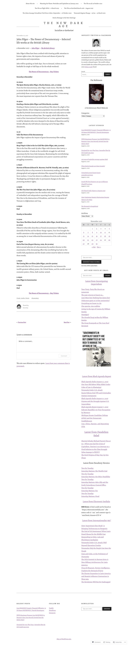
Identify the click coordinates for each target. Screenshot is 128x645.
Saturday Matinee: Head (90, 496)
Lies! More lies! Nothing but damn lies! (95, 298)
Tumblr (51, 608)
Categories (85, 113)
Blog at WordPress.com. (64, 639)
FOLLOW (107, 275)
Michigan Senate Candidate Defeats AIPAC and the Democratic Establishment (94, 418)
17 (101, 236)
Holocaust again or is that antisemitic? (95, 300)
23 (97, 240)
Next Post (67, 322)
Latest (88, 281)
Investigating (102, 281)
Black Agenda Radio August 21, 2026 (94, 381)
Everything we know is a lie (91, 303)
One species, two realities (90, 306)
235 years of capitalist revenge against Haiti (94, 159)
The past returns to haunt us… (92, 295)
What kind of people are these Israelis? (93, 166)
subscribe (107, 608)
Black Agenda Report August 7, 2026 (94, 407)
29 (92, 244)
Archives (84, 213)
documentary (35, 298)
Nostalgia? (85, 314)
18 (105, 236)
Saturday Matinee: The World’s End (94, 471)
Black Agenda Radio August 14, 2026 (94, 398)
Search (83, 71)
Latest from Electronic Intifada (96, 501)
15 (92, 236)
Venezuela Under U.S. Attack (91, 390)
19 (109, 236)
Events (18, 298)
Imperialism (96, 284)
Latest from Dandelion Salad (96, 433)
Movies (27, 298)
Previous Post (22, 322)
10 (101, 232)
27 (83, 244)
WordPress (52, 610)
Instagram (52, 613)
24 (101, 240)
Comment (64, 356)
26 (109, 240)
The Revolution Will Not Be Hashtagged (95, 582)
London (23, 298)
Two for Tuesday (87, 468)
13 (83, 236)
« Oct (94, 247)
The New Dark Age (64, 24)
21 (88, 240)
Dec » (99, 247)
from (93, 281)
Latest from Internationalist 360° (96, 520)
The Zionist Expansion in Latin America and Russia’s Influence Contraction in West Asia (96, 576)
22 (92, 240)
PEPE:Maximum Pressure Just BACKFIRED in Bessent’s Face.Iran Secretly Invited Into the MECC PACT (95, 141)
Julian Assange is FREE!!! (90, 452)
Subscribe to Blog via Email (91, 261)
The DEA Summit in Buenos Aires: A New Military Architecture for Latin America (94, 562)
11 (105, 232)
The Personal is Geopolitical (89, 206)
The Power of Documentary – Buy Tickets (44, 71)
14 (88, 236)
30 (97, 244)
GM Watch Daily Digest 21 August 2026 (93, 191)
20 (84, 240)
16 (96, 236)
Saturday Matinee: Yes (89, 490)
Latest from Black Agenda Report (96, 376)
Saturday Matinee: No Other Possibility (95, 476)
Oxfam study (88, 67)
